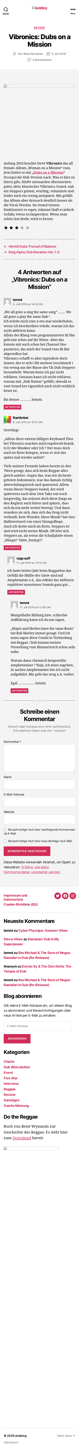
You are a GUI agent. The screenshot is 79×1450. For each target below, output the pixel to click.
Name (8, 777)
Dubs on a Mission (48, 173)
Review (39, 27)
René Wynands (33, 54)
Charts (9, 1061)
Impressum (11, 1442)
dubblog (20, 1436)
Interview (11, 1084)
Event (8, 1072)
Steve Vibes (13, 939)
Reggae (9, 1089)
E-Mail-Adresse (14, 794)
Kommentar (12, 741)
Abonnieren (17, 1038)
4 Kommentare (42, 60)
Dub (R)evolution (17, 1067)
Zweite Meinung (16, 1106)
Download (22, 1138)
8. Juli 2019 (59, 54)
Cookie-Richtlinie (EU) (20, 904)
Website (9, 812)
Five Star (11, 1078)
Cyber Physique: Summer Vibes (43, 930)
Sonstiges (11, 1100)
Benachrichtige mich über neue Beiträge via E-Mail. (40, 841)
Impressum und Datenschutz (15, 897)
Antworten (12, 407)
